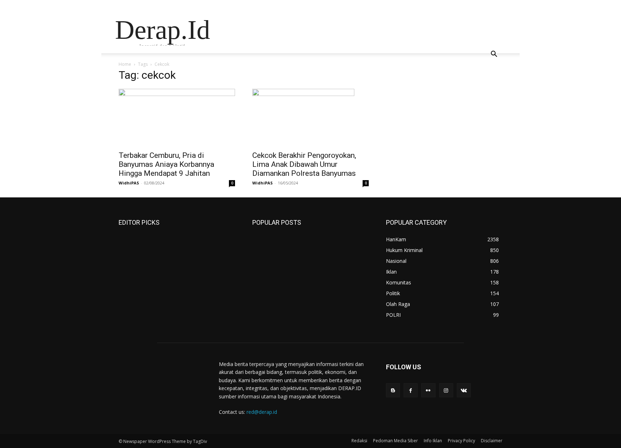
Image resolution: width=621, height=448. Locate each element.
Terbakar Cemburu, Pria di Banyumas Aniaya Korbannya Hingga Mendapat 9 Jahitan (166, 164)
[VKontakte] (464, 390)
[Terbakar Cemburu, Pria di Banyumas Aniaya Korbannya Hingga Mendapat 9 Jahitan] (177, 117)
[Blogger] (393, 390)
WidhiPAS (129, 183)
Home (125, 64)
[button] (493, 54)
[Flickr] (428, 390)
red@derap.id (262, 411)
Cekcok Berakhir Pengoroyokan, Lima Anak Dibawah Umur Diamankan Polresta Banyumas (304, 164)
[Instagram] (446, 390)
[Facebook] (411, 390)
